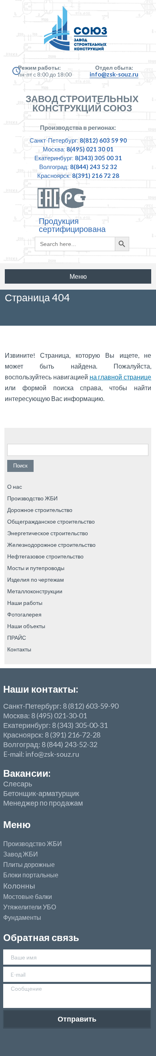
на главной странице (121, 377)
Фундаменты (22, 917)
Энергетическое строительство (47, 533)
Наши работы (24, 602)
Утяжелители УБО (29, 907)
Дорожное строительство (39, 509)
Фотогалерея (24, 614)
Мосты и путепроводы (35, 567)
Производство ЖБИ (32, 498)
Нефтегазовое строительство (45, 556)
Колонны (19, 886)
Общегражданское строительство (51, 521)
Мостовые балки (27, 896)
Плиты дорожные (29, 864)
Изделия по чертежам (35, 579)
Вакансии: (26, 773)
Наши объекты (26, 626)
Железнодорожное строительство (51, 544)
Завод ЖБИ (20, 854)
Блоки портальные (30, 875)
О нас (14, 486)
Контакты (19, 649)
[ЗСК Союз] (78, 32)
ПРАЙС (16, 637)
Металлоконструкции (34, 591)
